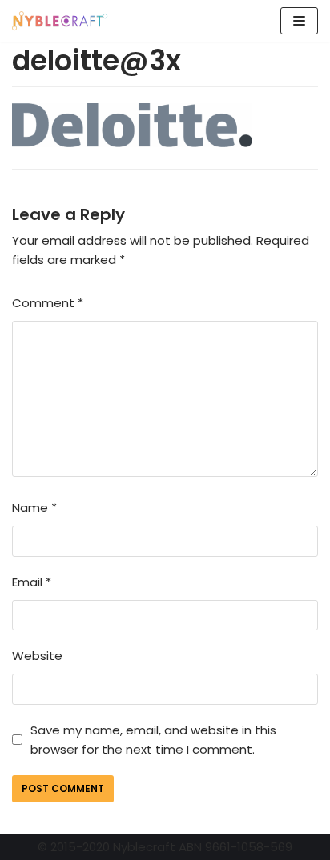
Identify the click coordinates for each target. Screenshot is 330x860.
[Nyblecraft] (60, 21)
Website (37, 655)
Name (34, 507)
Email (31, 582)
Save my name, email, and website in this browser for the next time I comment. (153, 740)
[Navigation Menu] (299, 20)
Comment (47, 302)
